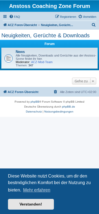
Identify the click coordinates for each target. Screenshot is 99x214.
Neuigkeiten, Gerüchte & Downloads (45, 35)
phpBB (35, 101)
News (20, 52)
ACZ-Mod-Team (42, 62)
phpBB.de (68, 106)
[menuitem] (14, 16)
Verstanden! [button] (31, 204)
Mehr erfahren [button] (36, 190)
